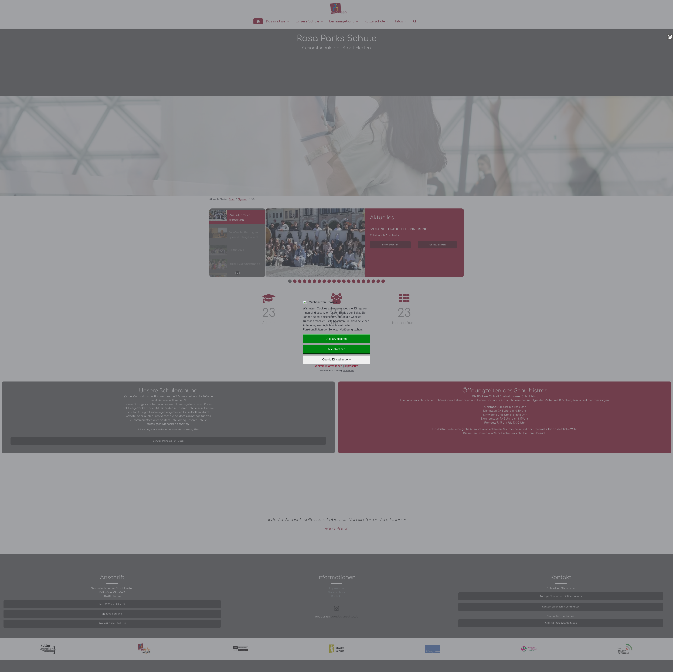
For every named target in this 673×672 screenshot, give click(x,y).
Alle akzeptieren (337, 338)
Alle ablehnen (336, 349)
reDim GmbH (348, 370)
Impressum (351, 365)
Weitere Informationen (328, 365)
